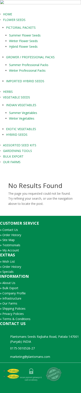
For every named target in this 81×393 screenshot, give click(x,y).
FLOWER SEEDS (14, 20)
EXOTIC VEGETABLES (21, 129)
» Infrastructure (10, 298)
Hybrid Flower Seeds (23, 46)
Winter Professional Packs (27, 70)
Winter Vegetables (21, 118)
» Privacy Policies (12, 314)
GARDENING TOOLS (17, 151)
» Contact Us (9, 230)
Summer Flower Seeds (25, 35)
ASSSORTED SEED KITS (19, 145)
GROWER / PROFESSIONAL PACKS (30, 57)
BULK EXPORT (13, 156)
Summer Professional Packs (28, 65)
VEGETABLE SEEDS (16, 97)
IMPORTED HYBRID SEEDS (25, 81)
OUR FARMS (12, 162)
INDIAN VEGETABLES (21, 105)
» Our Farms (8, 303)
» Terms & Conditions (15, 319)
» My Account (9, 250)
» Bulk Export (9, 288)
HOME (7, 14)
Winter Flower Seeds (23, 41)
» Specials (7, 272)
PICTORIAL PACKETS (21, 27)
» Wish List (7, 261)
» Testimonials (10, 245)
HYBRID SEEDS (16, 135)
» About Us (7, 283)
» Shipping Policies (12, 308)
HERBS (8, 92)
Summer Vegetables (23, 113)
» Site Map (7, 240)
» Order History (10, 235)
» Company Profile (13, 293)
